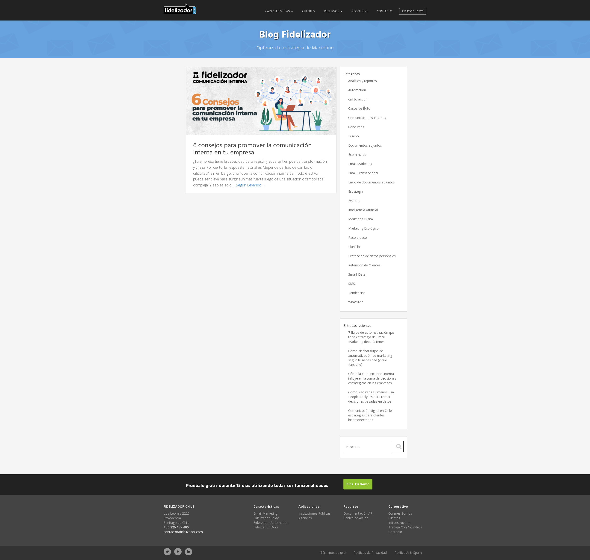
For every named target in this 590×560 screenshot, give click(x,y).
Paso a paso (357, 237)
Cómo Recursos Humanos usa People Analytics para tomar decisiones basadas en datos (371, 397)
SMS (351, 283)
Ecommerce (357, 154)
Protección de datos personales (372, 256)
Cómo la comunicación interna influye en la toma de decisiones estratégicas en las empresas (372, 378)
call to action (357, 99)
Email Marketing (360, 164)
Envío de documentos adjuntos (371, 182)
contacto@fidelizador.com (183, 532)
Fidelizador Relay (266, 518)
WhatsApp (355, 302)
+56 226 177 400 (176, 527)
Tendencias (356, 293)
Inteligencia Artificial (363, 210)
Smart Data (357, 274)
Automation (357, 90)
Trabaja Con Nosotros (405, 527)
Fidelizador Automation (271, 522)
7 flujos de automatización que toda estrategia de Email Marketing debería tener (371, 337)
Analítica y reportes (362, 81)
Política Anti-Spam (408, 552)
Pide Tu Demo (357, 484)
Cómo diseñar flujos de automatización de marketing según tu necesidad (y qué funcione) (370, 358)
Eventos (354, 200)
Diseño (353, 136)
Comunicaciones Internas (367, 117)
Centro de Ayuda (355, 518)
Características (278, 11)
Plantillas (354, 247)
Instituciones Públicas (314, 513)
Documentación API (358, 513)
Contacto (384, 11)
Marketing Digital (361, 219)
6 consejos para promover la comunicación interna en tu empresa (252, 149)
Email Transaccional (363, 173)
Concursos (356, 127)
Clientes (308, 11)
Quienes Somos (400, 513)
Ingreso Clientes (412, 11)
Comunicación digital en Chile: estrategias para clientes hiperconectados (370, 415)
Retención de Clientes (364, 265)
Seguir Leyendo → (251, 185)
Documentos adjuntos (365, 145)
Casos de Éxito (359, 108)
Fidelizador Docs (266, 527)
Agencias (305, 518)
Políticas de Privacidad (370, 552)
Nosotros (359, 11)
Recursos (332, 11)
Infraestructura (399, 522)
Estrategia (355, 191)
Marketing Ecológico (363, 228)
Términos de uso (333, 552)
